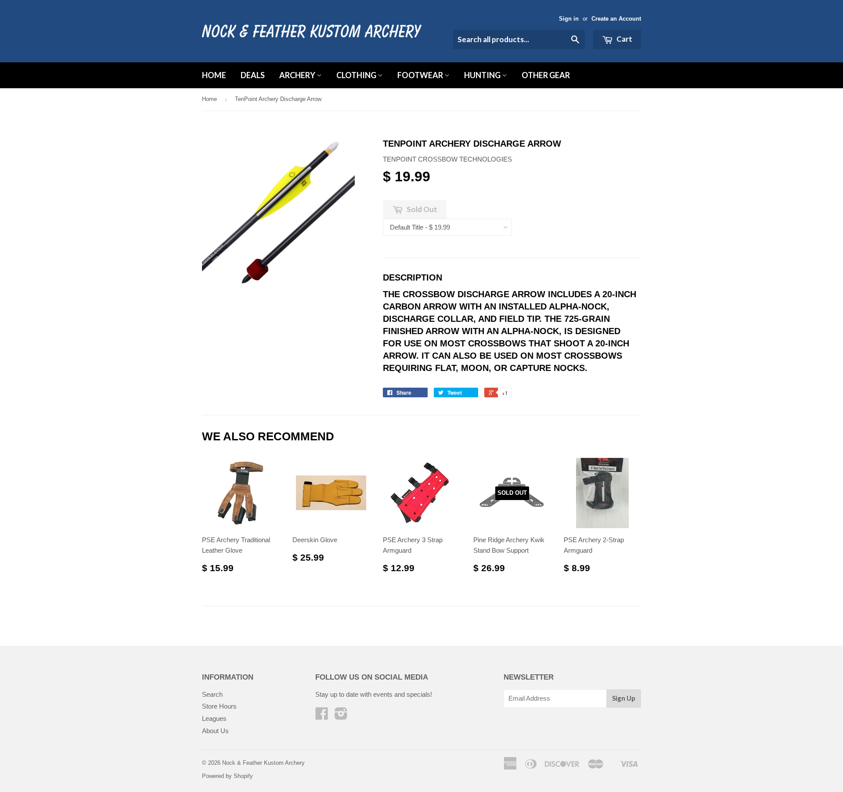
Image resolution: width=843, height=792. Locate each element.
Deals (253, 75)
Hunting (483, 75)
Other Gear (546, 75)
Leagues (214, 718)
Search (212, 694)
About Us (215, 730)
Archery (298, 75)
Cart (623, 38)
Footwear (420, 75)
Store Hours (219, 706)
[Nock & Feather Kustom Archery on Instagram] (341, 716)
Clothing (357, 75)
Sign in (569, 18)
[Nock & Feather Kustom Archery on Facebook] (321, 716)
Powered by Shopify (227, 776)
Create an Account (616, 18)
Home (214, 75)
